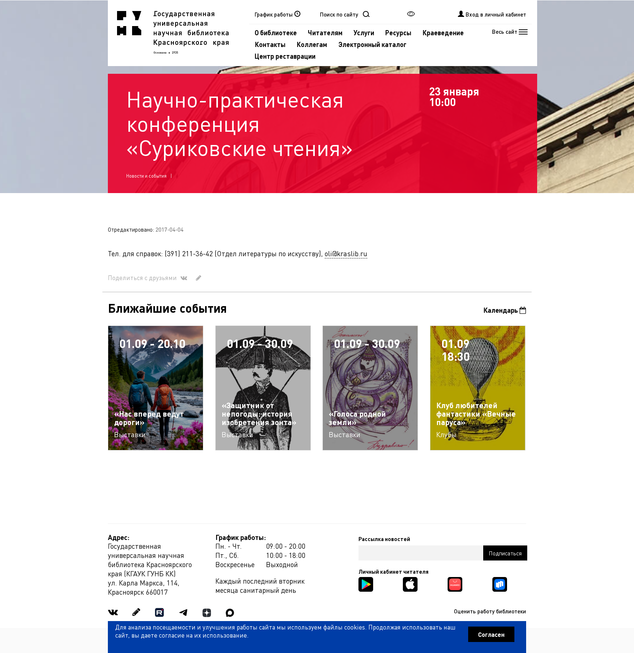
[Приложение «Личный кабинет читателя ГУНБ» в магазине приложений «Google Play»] (365, 583)
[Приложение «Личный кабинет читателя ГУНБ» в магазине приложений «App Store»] (410, 583)
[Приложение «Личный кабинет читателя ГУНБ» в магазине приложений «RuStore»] (499, 583)
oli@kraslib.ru (346, 253)
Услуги (364, 32)
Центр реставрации (285, 56)
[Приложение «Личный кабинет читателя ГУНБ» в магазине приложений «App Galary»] (455, 583)
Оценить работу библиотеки (490, 611)
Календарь (501, 310)
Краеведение (443, 32)
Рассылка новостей (384, 539)
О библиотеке (276, 32)
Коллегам (311, 44)
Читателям (325, 32)
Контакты (270, 44)
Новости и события (146, 176)
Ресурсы (398, 32)
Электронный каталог (372, 44)
